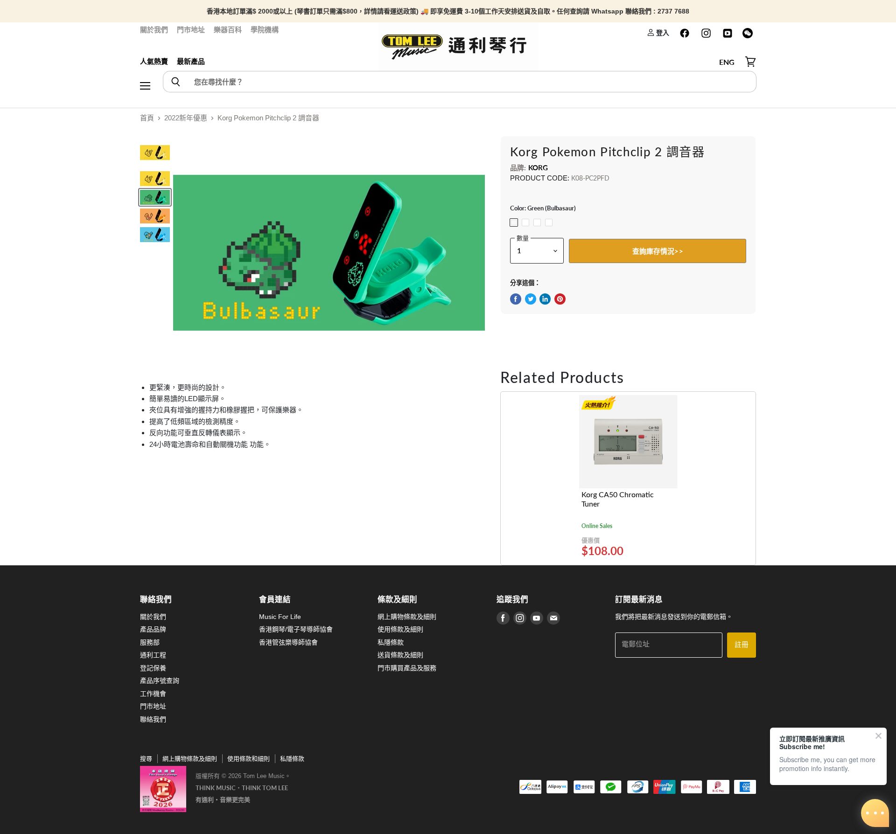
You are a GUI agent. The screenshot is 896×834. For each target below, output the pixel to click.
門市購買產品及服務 (407, 668)
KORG (538, 167)
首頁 (147, 118)
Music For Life (280, 616)
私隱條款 (391, 642)
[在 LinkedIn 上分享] (545, 299)
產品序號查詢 (159, 680)
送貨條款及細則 (400, 655)
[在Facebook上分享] (515, 299)
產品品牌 (153, 629)
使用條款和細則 (248, 758)
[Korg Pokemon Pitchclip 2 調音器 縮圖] (155, 152)
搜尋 (146, 758)
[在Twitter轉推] (530, 299)
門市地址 (191, 30)
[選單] (145, 62)
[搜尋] (175, 81)
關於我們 (154, 30)
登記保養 (153, 668)
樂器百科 (228, 30)
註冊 (742, 644)
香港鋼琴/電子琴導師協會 (296, 629)
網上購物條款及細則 (407, 616)
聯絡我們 (153, 719)
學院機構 (265, 30)
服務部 (150, 642)
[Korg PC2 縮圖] (155, 197)
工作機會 (153, 693)
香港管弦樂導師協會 (288, 642)
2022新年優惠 (185, 118)
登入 (662, 32)
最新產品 (191, 61)
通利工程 (153, 655)
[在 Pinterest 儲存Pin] (560, 299)
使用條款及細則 (400, 629)
